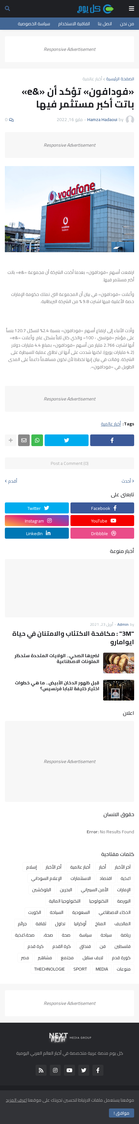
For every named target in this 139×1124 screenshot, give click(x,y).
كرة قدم (35, 946)
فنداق (85, 946)
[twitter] (83, 1070)
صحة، (48, 935)
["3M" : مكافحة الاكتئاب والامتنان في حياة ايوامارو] (69, 588)
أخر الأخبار (53, 867)
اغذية (126, 878)
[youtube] (69, 1070)
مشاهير (45, 957)
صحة (66, 935)
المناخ (100, 923)
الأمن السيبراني (94, 889)
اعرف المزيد (16, 1100)
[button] (131, 8)
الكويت (34, 912)
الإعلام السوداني (46, 878)
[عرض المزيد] (10, 440)
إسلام (31, 867)
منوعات (124, 969)
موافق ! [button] (121, 1113)
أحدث (126, 481)
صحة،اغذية (25, 935)
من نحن (127, 23)
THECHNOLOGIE (49, 969)
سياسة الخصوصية (34, 23)
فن (103, 946)
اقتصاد (106, 878)
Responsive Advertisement (69, 49)
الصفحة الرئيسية (120, 79)
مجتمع (67, 957)
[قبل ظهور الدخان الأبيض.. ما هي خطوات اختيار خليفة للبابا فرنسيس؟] (118, 690)
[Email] (24, 440)
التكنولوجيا (98, 901)
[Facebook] (112, 440)
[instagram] (55, 1070)
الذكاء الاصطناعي (115, 912)
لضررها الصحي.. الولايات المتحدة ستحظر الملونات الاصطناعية (57, 658)
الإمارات (124, 889)
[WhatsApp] (37, 440)
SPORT (80, 969)
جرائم (22, 923)
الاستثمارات (80, 878)
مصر (25, 957)
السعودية (81, 912)
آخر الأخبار (123, 867)
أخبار (102, 867)
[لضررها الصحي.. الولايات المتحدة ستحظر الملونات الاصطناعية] (118, 663)
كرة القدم (61, 946)
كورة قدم (121, 957)
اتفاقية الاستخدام (74, 23)
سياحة (106, 935)
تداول (60, 923)
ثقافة (41, 923)
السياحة (56, 912)
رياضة (126, 935)
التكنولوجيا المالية (64, 901)
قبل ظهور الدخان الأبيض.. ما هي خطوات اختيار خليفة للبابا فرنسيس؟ (57, 685)
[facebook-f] (97, 1070)
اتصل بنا (105, 23)
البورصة (124, 901)
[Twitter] (67, 440)
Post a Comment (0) (70, 463)
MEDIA (102, 969)
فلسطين (122, 946)
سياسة (85, 935)
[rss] (41, 1070)
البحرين (66, 889)
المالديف (122, 923)
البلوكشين (41, 889)
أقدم (12, 481)
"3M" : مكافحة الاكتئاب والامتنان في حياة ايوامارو (73, 637)
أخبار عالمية (92, 79)
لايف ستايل (92, 957)
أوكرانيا (80, 923)
